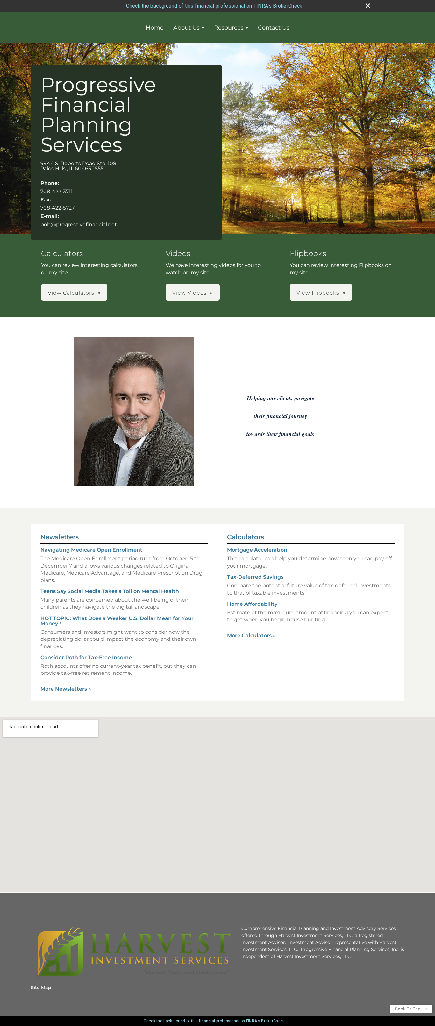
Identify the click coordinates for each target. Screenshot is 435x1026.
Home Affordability (252, 604)
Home (155, 27)
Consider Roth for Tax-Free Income (86, 657)
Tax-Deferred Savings (255, 577)
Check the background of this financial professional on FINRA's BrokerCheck (214, 6)
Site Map (41, 987)
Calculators (245, 537)
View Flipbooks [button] (317, 293)
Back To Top (408, 1008)
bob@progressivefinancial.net (78, 224)
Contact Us (273, 27)
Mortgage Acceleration (257, 550)
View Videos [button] (189, 293)
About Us (186, 27)
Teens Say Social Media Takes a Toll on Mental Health (109, 591)
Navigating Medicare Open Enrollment (91, 550)
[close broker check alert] (367, 5)
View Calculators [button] (71, 293)
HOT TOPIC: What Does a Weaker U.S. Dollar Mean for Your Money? (117, 620)
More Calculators (251, 635)
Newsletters (59, 537)
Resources (229, 27)
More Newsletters (65, 689)
